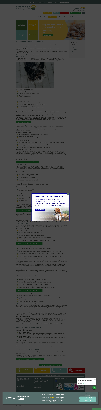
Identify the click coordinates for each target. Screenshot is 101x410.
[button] (94, 387)
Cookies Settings (96, 408)
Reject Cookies (88, 400)
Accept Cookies (88, 397)
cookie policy (52, 397)
